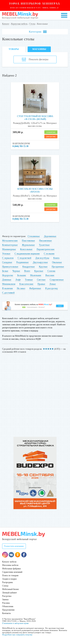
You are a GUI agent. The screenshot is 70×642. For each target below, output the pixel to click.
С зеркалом (7, 258)
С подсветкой (24, 258)
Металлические (10, 240)
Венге (27, 271)
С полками (49, 253)
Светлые (41, 279)
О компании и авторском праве (15, 623)
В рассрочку (51, 288)
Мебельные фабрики (11, 568)
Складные (7, 262)
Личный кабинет (9, 592)
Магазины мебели (10, 565)
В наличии (7, 288)
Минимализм (8, 284)
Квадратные (28, 266)
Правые (41, 284)
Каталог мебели (9, 561)
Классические (26, 284)
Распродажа (7, 582)
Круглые (43, 266)
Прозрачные (58, 266)
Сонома (51, 271)
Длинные (6, 279)
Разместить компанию (14, 546)
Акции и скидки (9, 579)
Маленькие (35, 275)
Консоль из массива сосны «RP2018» (35, 190)
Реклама (6, 603)
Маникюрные (9, 249)
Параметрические (46, 249)
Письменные (45, 240)
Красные (38, 271)
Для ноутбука (42, 258)
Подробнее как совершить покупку (17, 635)
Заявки (5, 599)
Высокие (49, 275)
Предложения (8, 610)
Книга (56, 258)
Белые (5, 271)
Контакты (6, 613)
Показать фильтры (38, 59)
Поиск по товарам (10, 575)
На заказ (21, 288)
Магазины (39, 49)
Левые (52, 284)
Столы (32, 24)
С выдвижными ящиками (27, 253)
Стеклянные (34, 236)
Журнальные (28, 245)
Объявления (7, 606)
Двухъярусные (40, 262)
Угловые (6, 253)
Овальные (57, 262)
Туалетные (44, 245)
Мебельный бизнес (10, 589)
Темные (29, 279)
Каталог (5, 24)
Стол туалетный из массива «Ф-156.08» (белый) (35, 117)
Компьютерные (10, 245)
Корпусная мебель (19, 24)
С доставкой (8, 292)
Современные (57, 279)
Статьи (5, 586)
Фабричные (35, 288)
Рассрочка (6, 596)
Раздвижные (22, 262)
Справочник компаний (12, 572)
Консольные (26, 249)
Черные (16, 271)
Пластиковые (28, 240)
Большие (21, 275)
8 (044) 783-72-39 (20, 146)
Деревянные (50, 236)
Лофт (18, 279)
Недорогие (7, 275)
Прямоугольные (10, 266)
